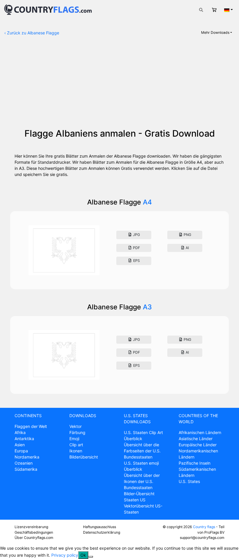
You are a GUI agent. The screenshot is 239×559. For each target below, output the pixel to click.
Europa (21, 450)
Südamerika (26, 469)
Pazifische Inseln (194, 463)
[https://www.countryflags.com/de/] (48, 9)
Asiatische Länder (195, 438)
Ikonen (75, 450)
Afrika (20, 432)
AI (187, 248)
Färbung (77, 432)
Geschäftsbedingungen (34, 532)
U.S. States (189, 481)
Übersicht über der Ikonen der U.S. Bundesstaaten (142, 481)
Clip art (76, 444)
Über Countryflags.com (34, 537)
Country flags (204, 527)
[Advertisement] (119, 84)
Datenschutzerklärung (101, 532)
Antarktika (24, 438)
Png (187, 234)
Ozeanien (24, 463)
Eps (136, 260)
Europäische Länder (198, 444)
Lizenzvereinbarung (31, 527)
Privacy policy (64, 555)
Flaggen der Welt (31, 426)
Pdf (136, 248)
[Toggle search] (201, 10)
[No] (90, 557)
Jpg (136, 234)
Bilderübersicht (83, 456)
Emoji (74, 438)
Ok (83, 555)
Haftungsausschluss (99, 527)
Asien (20, 444)
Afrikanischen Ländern (200, 432)
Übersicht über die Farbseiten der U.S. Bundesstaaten (142, 450)
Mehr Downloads (215, 32)
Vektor (75, 426)
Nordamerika (27, 456)
